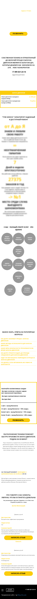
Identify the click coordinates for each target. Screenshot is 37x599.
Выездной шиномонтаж (10, 3)
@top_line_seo (21, 595)
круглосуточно (14, 322)
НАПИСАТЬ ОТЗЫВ (18, 538)
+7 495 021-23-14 (30, 3)
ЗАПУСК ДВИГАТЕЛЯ (18, 93)
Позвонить (18, 34)
